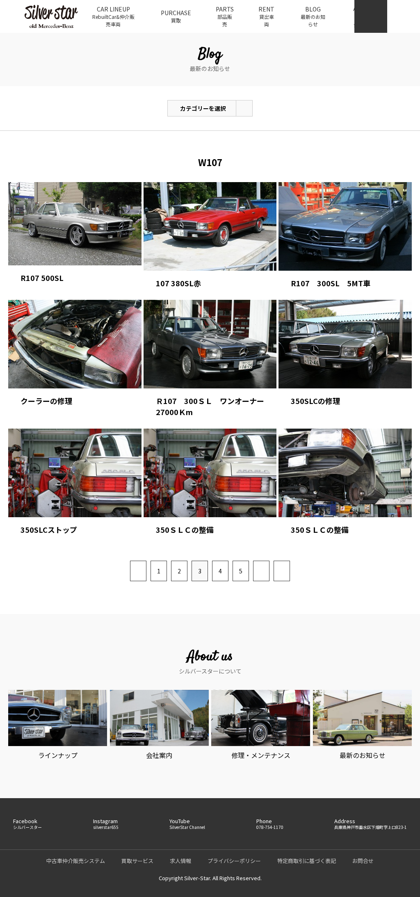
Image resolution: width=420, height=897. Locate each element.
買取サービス (137, 861)
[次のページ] (261, 571)
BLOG (313, 16)
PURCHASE (176, 16)
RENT (266, 16)
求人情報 (180, 861)
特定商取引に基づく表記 (306, 861)
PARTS (225, 16)
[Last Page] (282, 571)
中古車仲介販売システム (75, 861)
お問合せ (363, 861)
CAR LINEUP (113, 16)
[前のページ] (138, 571)
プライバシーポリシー (234, 861)
